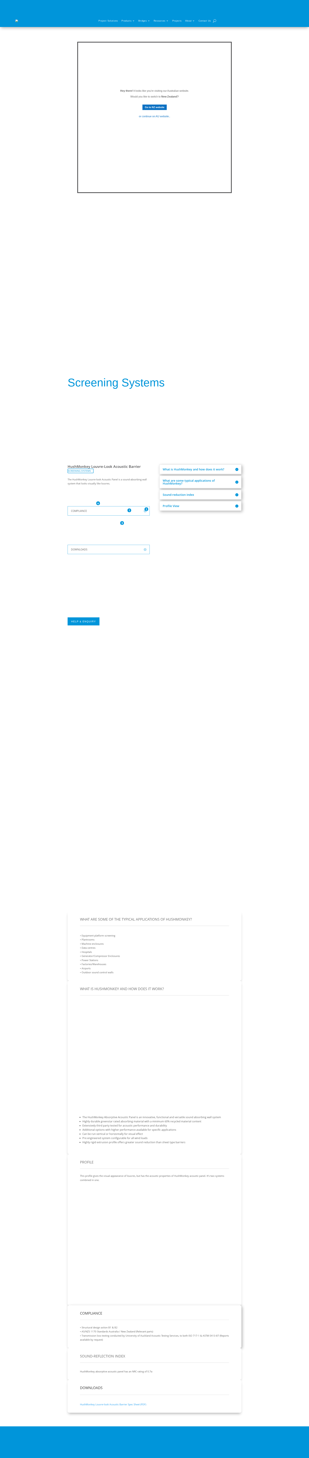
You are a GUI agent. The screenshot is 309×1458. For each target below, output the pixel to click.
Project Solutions (108, 21)
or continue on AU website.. (154, 116)
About (188, 21)
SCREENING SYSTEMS (79, 470)
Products (126, 21)
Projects (177, 21)
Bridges (142, 21)
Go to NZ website (154, 107)
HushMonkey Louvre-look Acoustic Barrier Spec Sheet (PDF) (113, 1404)
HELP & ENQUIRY (83, 621)
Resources (160, 21)
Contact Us (205, 21)
